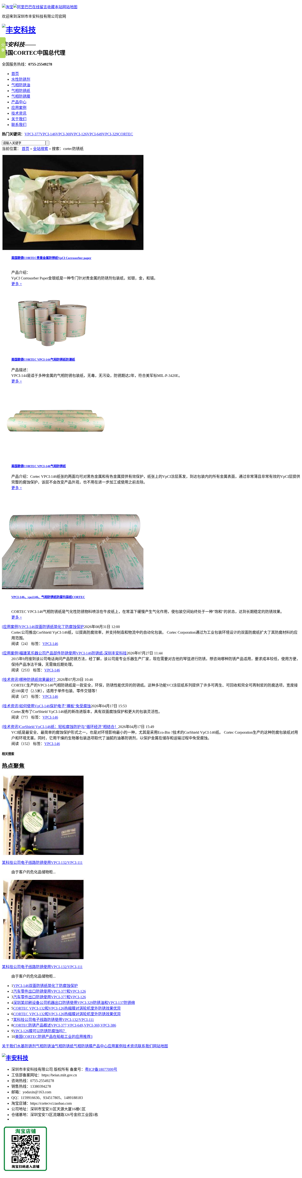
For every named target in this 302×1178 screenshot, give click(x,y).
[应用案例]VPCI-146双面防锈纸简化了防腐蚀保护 (43, 627)
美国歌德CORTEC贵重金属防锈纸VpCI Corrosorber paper (51, 258)
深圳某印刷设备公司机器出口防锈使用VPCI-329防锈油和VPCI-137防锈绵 (74, 1003)
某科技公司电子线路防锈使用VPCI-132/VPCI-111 (53, 1020)
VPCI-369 (63, 134)
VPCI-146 (48, 134)
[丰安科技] (19, 30)
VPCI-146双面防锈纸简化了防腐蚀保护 (45, 986)
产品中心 (18, 102)
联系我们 (18, 125)
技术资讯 (18, 113)
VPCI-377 (32, 134)
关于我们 (18, 119)
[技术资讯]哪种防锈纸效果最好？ (29, 680)
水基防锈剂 (26, 1046)
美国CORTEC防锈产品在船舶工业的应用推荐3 (53, 1037)
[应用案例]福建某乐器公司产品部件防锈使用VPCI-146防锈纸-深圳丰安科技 (64, 653)
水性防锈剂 (20, 79)
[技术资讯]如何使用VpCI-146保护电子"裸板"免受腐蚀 (46, 706)
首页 (15, 74)
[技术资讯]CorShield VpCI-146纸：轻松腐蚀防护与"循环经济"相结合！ (60, 727)
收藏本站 (54, 7)
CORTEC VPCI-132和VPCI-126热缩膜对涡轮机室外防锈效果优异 (67, 1008)
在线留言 (39, 7)
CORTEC (125, 134)
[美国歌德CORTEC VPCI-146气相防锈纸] (55, 457)
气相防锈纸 (20, 91)
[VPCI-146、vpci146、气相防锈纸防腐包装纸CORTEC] (72, 588)
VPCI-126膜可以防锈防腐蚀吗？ (40, 1031)
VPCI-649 (94, 134)
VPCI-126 (79, 134)
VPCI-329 (110, 134)
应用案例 (18, 108)
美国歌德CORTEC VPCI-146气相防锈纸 (38, 466)
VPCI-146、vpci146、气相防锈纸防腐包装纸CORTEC (48, 597)
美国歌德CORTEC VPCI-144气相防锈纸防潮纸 (43, 359)
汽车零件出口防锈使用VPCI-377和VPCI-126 (49, 991)
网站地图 (69, 7)
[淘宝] (7, 7)
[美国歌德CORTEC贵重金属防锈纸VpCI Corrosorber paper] (72, 249)
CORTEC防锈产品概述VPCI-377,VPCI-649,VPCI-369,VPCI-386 (64, 1025)
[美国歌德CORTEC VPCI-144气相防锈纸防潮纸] (50, 351)
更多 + (16, 284)
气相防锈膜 (20, 96)
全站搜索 (40, 149)
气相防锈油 (20, 85)
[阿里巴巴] (22, 7)
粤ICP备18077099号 (101, 1069)
